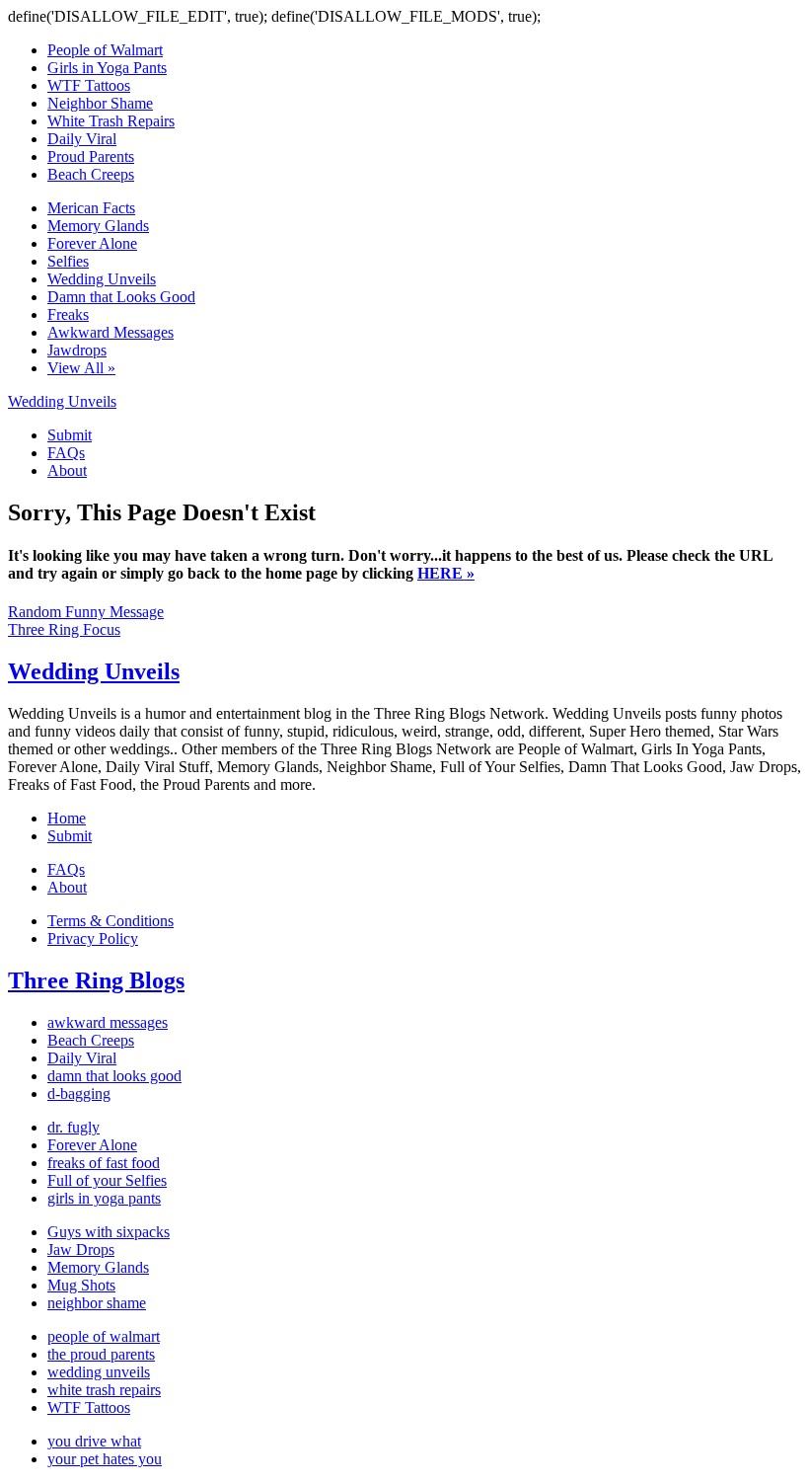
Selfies (68, 261)
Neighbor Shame (100, 103)
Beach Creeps (90, 174)
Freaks (68, 314)
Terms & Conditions (110, 920)
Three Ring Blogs (96, 980)
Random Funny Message (86, 611)
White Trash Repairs (111, 121)
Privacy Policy (92, 938)
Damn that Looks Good (121, 296)
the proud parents (101, 1354)
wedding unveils (98, 1372)
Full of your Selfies (107, 1180)
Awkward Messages (110, 332)
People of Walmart (105, 49)
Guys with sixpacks (108, 1231)
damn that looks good (114, 1075)
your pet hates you (104, 1458)
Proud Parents (90, 156)
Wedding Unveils (101, 279)
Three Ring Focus (64, 629)
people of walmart (103, 1336)
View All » (81, 367)
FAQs (66, 452)
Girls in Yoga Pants (107, 67)
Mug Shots (81, 1285)
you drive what (94, 1441)
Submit (69, 435)
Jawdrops (77, 350)
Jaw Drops (80, 1249)
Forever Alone (92, 243)
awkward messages (107, 1022)
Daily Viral (81, 138)
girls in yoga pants (104, 1198)
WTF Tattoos (88, 85)
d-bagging (78, 1093)
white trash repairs (104, 1389)
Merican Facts (91, 207)
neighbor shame (96, 1302)
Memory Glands (98, 225)
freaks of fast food (103, 1162)
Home (66, 818)
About (67, 470)
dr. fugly (73, 1127)
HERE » (446, 573)
